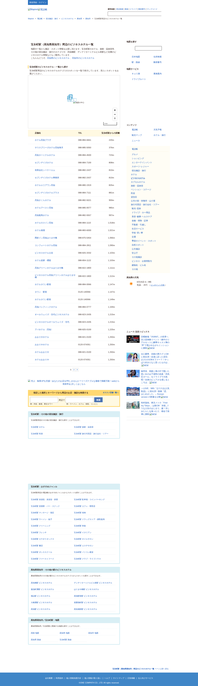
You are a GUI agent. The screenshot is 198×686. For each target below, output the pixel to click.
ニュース (136, 140)
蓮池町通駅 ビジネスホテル (42, 589)
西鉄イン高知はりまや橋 (46, 238)
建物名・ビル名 (139, 265)
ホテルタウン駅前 (43, 284)
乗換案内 (158, 73)
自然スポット (138, 245)
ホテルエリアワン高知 (45, 185)
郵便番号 (141, 9)
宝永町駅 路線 (65, 640)
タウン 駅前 (41, 292)
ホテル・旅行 (160, 135)
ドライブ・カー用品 (141, 212)
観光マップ (137, 135)
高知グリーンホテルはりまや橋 (49, 268)
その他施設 (137, 257)
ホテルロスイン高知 (44, 223)
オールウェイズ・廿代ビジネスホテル (52, 314)
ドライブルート (139, 79)
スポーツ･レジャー (140, 166)
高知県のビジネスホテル (58, 58)
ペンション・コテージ (141, 189)
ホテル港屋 (40, 230)
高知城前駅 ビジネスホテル (85, 609)
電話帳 (135, 129)
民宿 (133, 193)
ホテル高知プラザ (43, 140)
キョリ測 (136, 73)
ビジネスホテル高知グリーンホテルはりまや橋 (55, 276)
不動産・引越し (139, 224)
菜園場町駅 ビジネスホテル (85, 602)
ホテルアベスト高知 (44, 208)
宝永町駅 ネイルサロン (83, 539)
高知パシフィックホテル (46, 307)
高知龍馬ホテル (42, 215)
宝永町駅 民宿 (37, 434)
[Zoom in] (115, 110)
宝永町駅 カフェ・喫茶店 (84, 506)
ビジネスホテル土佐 (44, 253)
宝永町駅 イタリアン (82, 532)
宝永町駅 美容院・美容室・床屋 (44, 499)
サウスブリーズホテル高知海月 (49, 147)
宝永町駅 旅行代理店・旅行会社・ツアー (91, 434)
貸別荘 (134, 197)
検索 (166, 14)
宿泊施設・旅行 (139, 170)
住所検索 (158, 57)
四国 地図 (35, 633)
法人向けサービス (145, 678)
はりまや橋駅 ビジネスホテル (86, 589)
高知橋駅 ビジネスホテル (41, 583)
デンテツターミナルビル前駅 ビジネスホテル (93, 583)
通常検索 (111, 9)
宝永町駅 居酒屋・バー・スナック (45, 506)
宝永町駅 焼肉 (80, 513)
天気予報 (158, 129)
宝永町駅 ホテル (38, 427)
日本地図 (136, 57)
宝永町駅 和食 (80, 526)
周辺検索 (119, 9)
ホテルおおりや (42, 352)
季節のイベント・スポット (144, 241)
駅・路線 (136, 62)
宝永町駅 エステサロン (83, 546)
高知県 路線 (36, 640)
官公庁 (135, 253)
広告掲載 (131, 678)
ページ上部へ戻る (140, 669)
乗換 (126, 9)
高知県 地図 (65, 633)
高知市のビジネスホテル (83, 58)
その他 (135, 269)
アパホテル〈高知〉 (44, 329)
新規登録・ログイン (37, 2)
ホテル (134, 174)
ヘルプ (156, 2)
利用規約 (59, 678)
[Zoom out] (115, 114)
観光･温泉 (136, 208)
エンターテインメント (142, 162)
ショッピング (138, 158)
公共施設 (136, 249)
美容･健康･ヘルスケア (142, 216)
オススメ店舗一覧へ (111, 393)
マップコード (152, 9)
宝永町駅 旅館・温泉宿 (83, 427)
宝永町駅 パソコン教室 (83, 552)
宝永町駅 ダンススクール (41, 552)
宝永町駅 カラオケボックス (42, 539)
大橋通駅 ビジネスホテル (41, 602)
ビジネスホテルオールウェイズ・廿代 (52, 322)
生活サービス (138, 229)
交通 (134, 237)
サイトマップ (165, 2)
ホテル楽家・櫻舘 (43, 260)
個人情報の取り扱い (92, 678)
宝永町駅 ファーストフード (42, 559)
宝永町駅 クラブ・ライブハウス (87, 559)
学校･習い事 (137, 233)
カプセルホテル (138, 182)
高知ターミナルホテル (45, 155)
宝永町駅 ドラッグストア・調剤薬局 (89, 519)
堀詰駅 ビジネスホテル (40, 596)
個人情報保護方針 (73, 678)
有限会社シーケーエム (45, 170)
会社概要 (49, 678)
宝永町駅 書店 (37, 546)
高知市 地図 (93, 633)
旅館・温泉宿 (137, 186)
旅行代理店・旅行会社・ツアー (145, 204)
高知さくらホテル (43, 200)
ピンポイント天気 (158, 285)
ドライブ (133, 9)
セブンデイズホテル (44, 162)
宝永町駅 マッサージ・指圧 (42, 513)
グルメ (135, 154)
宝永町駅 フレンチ (39, 532)
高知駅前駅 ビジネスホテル (85, 596)
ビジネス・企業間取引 (142, 261)
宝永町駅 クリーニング (40, 526)
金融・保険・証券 (140, 220)
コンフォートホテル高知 (46, 245)
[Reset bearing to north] (115, 118)
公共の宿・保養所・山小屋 (143, 201)
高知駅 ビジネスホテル (40, 609)
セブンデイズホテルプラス (47, 192)
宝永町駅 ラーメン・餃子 (41, 519)
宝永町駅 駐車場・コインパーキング (89, 499)
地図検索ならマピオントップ (141, 2)
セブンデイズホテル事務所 (47, 177)
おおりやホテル (42, 337)
